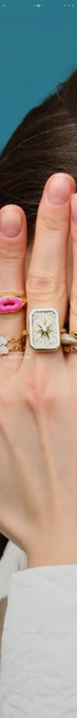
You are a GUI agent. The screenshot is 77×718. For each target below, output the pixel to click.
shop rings (12, 364)
